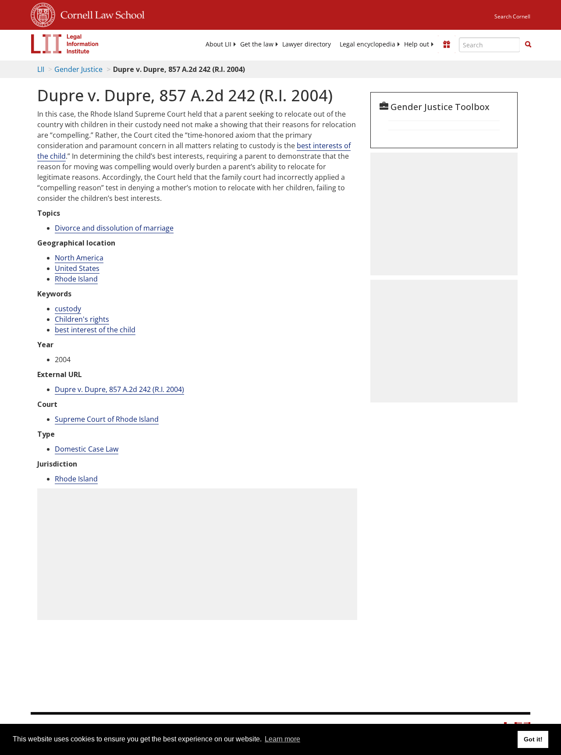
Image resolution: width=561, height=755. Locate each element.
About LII (218, 44)
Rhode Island (76, 279)
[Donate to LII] (446, 44)
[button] (528, 44)
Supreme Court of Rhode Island (107, 419)
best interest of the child (95, 330)
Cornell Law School (100, 13)
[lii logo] (65, 44)
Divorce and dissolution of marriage (114, 228)
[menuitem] (218, 44)
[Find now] (528, 45)
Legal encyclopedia (367, 44)
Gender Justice (78, 69)
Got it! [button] (533, 739)
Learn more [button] (282, 739)
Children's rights (82, 319)
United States (77, 268)
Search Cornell (512, 16)
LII (40, 69)
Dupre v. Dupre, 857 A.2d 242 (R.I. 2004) (119, 389)
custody (68, 308)
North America (79, 258)
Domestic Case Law (86, 449)
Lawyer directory (306, 44)
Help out (416, 44)
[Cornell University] (43, 13)
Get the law (256, 44)
